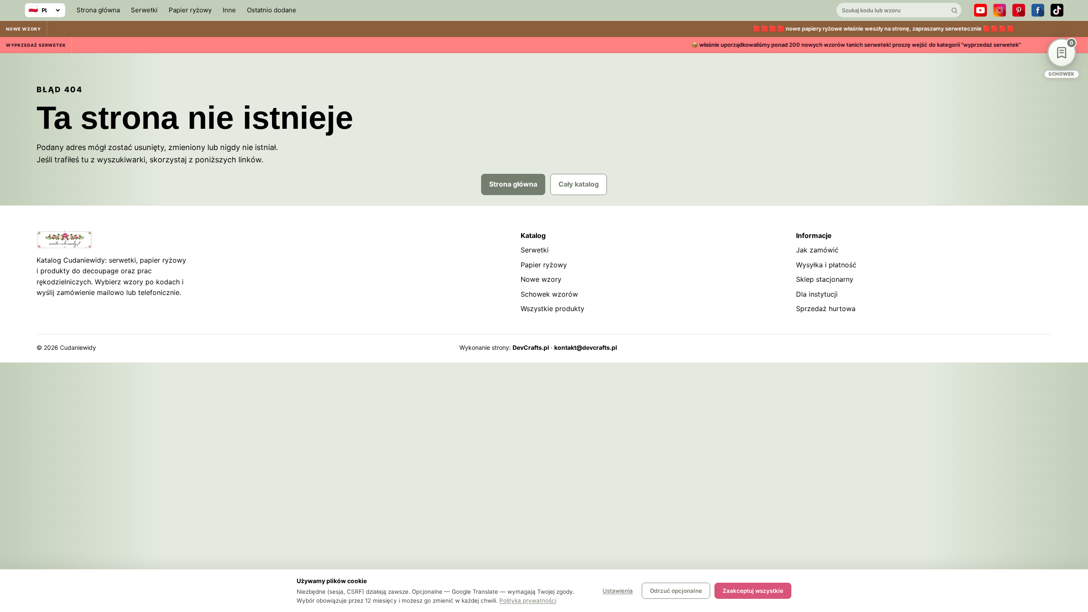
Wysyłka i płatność (826, 265)
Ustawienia (618, 590)
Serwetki (144, 10)
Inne (229, 10)
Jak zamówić (817, 250)
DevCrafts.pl (531, 347)
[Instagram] (999, 10)
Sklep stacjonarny (824, 279)
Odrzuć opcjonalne (676, 590)
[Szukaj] (954, 10)
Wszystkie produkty (552, 308)
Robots (1019, 347)
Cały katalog (578, 184)
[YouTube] (980, 10)
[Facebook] (1037, 10)
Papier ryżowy (190, 10)
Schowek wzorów (549, 294)
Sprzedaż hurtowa (826, 308)
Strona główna (98, 10)
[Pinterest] (1018, 10)
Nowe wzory (541, 279)
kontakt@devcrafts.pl (585, 347)
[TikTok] (1057, 10)
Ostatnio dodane (271, 10)
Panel (1043, 347)
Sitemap (991, 347)
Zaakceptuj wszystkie (752, 590)
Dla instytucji (817, 294)
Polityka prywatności (527, 600)
